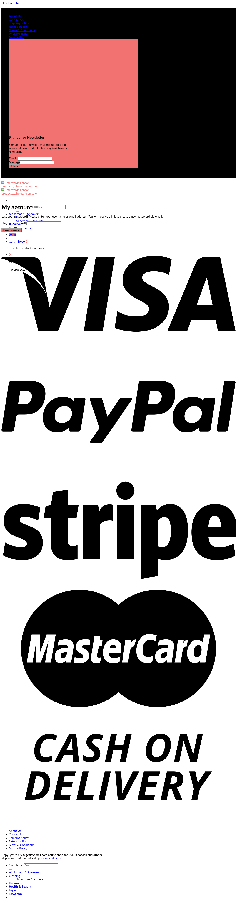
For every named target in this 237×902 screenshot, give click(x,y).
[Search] (17, 211)
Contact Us (16, 19)
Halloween (16, 883)
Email (13, 158)
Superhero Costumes (30, 221)
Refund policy (18, 26)
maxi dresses (53, 858)
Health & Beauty (20, 886)
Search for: (16, 865)
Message (14, 162)
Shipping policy (19, 23)
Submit (14, 166)
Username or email (13, 223)
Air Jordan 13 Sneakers (24, 214)
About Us (15, 16)
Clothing (14, 876)
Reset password (11, 230)
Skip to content (11, 3)
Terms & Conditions (22, 30)
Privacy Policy (18, 33)
